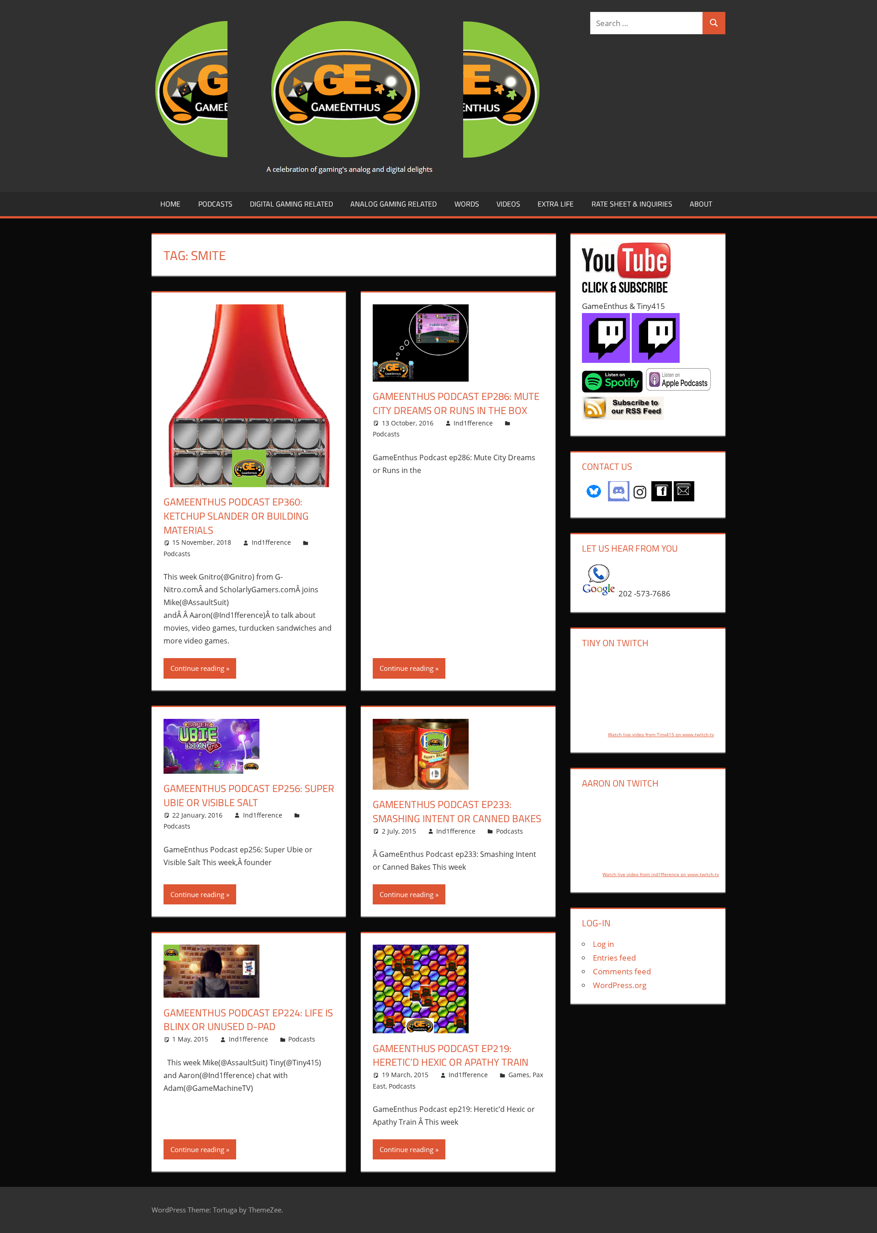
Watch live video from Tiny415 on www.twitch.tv (661, 734)
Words (466, 203)
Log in (603, 944)
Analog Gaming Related (393, 203)
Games (518, 1074)
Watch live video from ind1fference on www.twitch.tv (660, 874)
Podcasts (215, 203)
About (701, 203)
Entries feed (614, 957)
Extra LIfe (556, 203)
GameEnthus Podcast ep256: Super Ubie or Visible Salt (249, 795)
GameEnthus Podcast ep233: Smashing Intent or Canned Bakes (457, 811)
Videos (508, 203)
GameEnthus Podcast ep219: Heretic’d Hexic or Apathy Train (450, 1055)
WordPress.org (619, 985)
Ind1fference (271, 542)
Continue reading (197, 668)
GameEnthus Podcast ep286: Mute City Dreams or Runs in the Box (456, 403)
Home (170, 203)
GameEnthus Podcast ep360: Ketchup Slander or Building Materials (236, 516)
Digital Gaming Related (291, 203)
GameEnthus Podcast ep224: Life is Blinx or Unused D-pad (248, 1020)
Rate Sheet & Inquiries (632, 203)
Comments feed (622, 971)
